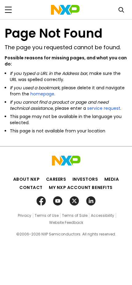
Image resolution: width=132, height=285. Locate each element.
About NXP (26, 179)
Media (111, 179)
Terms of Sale (74, 215)
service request (103, 108)
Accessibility (102, 215)
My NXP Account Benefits (81, 187)
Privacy (24, 215)
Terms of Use (47, 215)
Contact (31, 187)
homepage (42, 94)
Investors (85, 179)
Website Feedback (66, 222)
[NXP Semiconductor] (65, 9)
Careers (56, 179)
